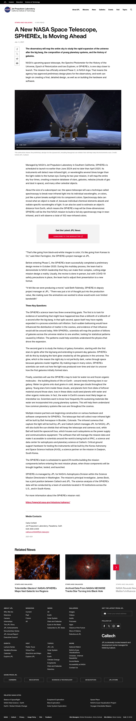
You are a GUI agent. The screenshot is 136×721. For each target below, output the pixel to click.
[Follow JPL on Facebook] (104, 626)
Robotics (50, 669)
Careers (7, 618)
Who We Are (8, 612)
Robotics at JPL (75, 634)
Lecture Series (9, 647)
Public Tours (30, 647)
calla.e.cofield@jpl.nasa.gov (37, 532)
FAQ (40, 717)
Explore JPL (8, 656)
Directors (7, 615)
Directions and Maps (33, 653)
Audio (71, 618)
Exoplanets (51, 663)
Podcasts (72, 621)
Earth (49, 615)
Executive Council (11, 637)
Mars (49, 653)
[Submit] (104, 613)
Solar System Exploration (57, 706)
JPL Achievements (11, 628)
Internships (8, 621)
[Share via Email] (17, 63)
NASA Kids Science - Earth (14, 703)
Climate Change (53, 659)
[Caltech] (108, 635)
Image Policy (32, 717)
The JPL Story (9, 624)
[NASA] (7, 9)
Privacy (21, 717)
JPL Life (50, 647)
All (27, 621)
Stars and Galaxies (54, 621)
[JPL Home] (24, 9)
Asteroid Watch (75, 647)
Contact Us (73, 667)
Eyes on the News (54, 624)
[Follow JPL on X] (109, 626)
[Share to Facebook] (17, 49)
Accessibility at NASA (77, 664)
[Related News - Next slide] (116, 567)
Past (27, 615)
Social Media (74, 661)
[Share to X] (17, 53)
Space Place (95, 699)
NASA (6, 717)
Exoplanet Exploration (55, 699)
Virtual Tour (30, 650)
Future (28, 618)
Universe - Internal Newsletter (76, 656)
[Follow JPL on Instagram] (113, 626)
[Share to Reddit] (17, 58)
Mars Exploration (53, 703)
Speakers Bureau (10, 650)
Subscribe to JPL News (56, 628)
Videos (71, 615)
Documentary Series (11, 631)
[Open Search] (131, 9)
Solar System (52, 618)
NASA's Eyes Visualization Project (103, 703)
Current (29, 612)
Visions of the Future (77, 628)
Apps (71, 624)
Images (72, 612)
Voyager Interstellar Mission (100, 706)
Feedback (48, 717)
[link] (37, 576)
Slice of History (75, 631)
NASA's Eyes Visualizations (74, 651)
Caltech (13, 717)
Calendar (7, 653)
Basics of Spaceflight (12, 699)
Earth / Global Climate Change (15, 706)
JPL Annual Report (11, 634)
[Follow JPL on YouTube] (118, 626)
